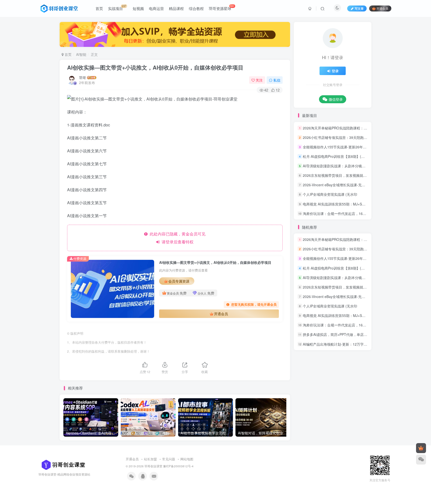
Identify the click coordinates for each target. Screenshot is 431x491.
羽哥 (82, 77)
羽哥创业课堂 (153, 466)
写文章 (359, 8)
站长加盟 (150, 459)
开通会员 (382, 8)
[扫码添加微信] (421, 460)
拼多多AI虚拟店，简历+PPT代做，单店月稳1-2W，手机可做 (350, 334)
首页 (68, 54)
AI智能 (81, 54)
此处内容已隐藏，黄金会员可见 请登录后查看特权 (177, 238)
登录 (335, 70)
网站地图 (186, 459)
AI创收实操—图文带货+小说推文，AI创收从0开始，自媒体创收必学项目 (155, 67)
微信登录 (336, 99)
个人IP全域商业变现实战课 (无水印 (330, 194)
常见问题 (168, 459)
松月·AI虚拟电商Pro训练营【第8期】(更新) (336, 156)
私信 (276, 80)
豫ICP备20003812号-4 (178, 466)
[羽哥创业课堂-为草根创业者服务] (61, 464)
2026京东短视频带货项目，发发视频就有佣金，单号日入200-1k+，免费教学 (362, 175)
